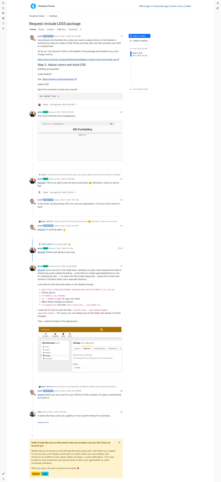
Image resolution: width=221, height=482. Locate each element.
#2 (121, 112)
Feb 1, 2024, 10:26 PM (65, 266)
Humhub (33, 29)
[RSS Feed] (81, 29)
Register (36, 474)
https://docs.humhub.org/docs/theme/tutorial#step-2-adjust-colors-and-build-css (77, 59)
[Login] (217, 3)
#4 (121, 200)
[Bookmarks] (3, 23)
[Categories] (3, 3)
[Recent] (3, 8)
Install (188, 6)
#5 (121, 226)
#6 (121, 248)
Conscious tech (43, 422)
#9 (121, 412)
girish (40, 112)
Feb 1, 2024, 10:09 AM (65, 179)
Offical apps (145, 6)
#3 (121, 179)
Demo (173, 6)
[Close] (119, 442)
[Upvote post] (116, 105)
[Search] (3, 29)
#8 (121, 391)
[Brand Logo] (33, 6)
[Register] (217, 8)
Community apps (160, 6)
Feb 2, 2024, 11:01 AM (57, 412)
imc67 (40, 36)
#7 (122, 266)
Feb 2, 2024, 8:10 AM (70, 391)
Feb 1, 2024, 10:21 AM (70, 200)
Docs (180, 6)
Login (45, 474)
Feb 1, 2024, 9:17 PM (65, 248)
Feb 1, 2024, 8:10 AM (70, 36)
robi (39, 412)
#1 (122, 36)
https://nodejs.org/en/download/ (58, 79)
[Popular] (3, 18)
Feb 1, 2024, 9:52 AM (65, 112)
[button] (3, 474)
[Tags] (3, 13)
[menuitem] (217, 3)
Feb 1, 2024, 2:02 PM (70, 226)
